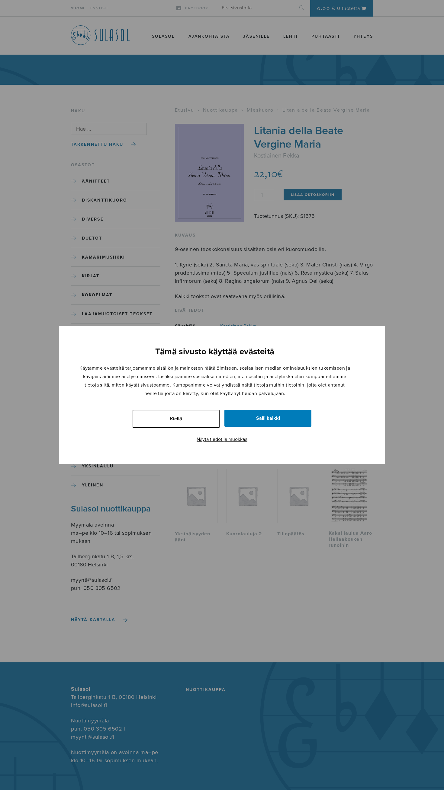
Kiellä (176, 419)
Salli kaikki (268, 418)
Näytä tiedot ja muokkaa (222, 439)
